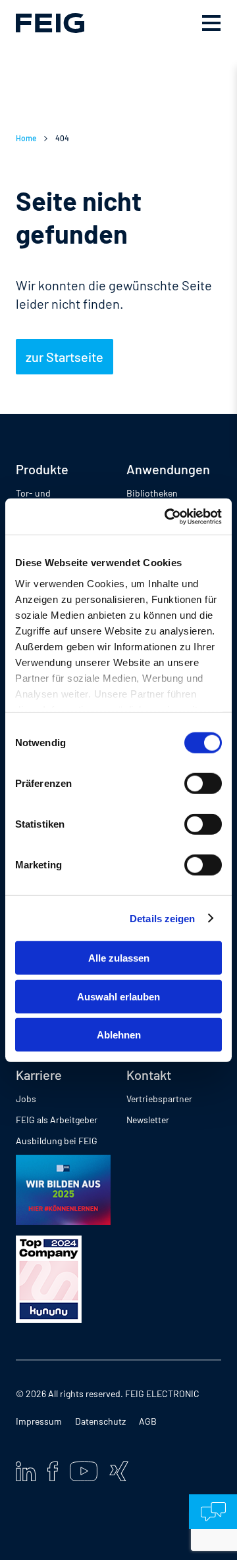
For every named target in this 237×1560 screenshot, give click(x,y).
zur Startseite (64, 357)
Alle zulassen (118, 958)
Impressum (39, 1421)
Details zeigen (162, 918)
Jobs (26, 1098)
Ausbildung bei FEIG (56, 1140)
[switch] (203, 783)
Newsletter (147, 1119)
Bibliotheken (152, 493)
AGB (148, 1421)
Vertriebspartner (159, 1098)
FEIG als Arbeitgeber (56, 1119)
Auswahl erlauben (118, 996)
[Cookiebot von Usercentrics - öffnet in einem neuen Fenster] (167, 516)
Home (26, 138)
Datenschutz (100, 1421)
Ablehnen (119, 1034)
